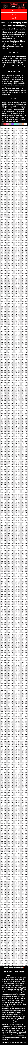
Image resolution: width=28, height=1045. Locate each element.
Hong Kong (22, 66)
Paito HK (14, 11)
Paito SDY (14, 18)
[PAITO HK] (14, 6)
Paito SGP (14, 14)
